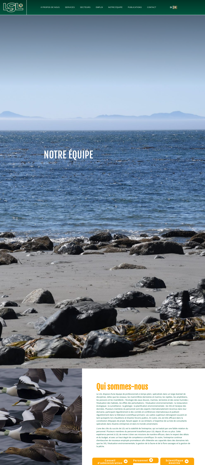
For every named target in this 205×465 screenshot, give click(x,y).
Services (70, 7)
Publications (135, 7)
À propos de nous (50, 7)
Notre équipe (115, 7)
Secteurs (85, 7)
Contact (151, 7)
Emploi (99, 7)
